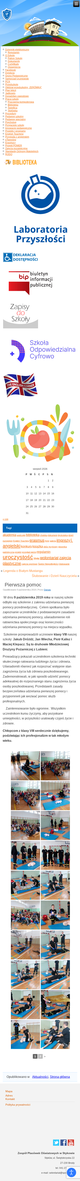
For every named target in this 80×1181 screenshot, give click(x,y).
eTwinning (10, 139)
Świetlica (12, 107)
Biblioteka (13, 105)
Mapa (8, 1091)
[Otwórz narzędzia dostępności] (71, 1172)
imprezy (63, 540)
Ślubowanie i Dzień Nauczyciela (54, 576)
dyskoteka (63, 535)
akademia (9, 535)
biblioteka (32, 535)
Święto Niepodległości (48, 564)
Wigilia (36, 558)
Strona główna (60, 1076)
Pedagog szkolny (14, 116)
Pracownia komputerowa (21, 102)
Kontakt (10, 1099)
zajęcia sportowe (29, 564)
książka (37, 546)
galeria (53, 541)
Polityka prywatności (17, 1104)
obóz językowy (50, 547)
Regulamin (13, 52)
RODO (8, 154)
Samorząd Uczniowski (17, 78)
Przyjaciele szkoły (14, 125)
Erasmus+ (10, 142)
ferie (47, 541)
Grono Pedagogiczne (16, 75)
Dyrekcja (10, 73)
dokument (52, 535)
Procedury (10, 113)
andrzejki (21, 535)
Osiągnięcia (14, 67)
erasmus (37, 540)
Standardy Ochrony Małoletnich (21, 151)
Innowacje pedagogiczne (18, 128)
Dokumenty (14, 61)
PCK (7, 81)
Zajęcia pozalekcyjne (16, 148)
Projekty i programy (15, 131)
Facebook (10, 70)
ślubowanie (64, 564)
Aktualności (40, 1076)
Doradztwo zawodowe (17, 96)
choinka (43, 535)
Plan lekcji (10, 90)
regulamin (43, 551)
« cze (5, 519)
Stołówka (12, 110)
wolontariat (49, 558)
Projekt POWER (13, 145)
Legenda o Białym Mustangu (23, 570)
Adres (9, 1095)
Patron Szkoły (15, 58)
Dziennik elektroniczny (17, 49)
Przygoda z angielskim (17, 137)
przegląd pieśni (29, 552)
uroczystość (18, 557)
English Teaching (14, 134)
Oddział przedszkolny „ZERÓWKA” (23, 87)
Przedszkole (11, 84)
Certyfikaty (13, 64)
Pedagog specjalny (15, 119)
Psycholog (10, 122)
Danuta (47, 590)
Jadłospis (10, 93)
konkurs (26, 546)
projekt (18, 552)
